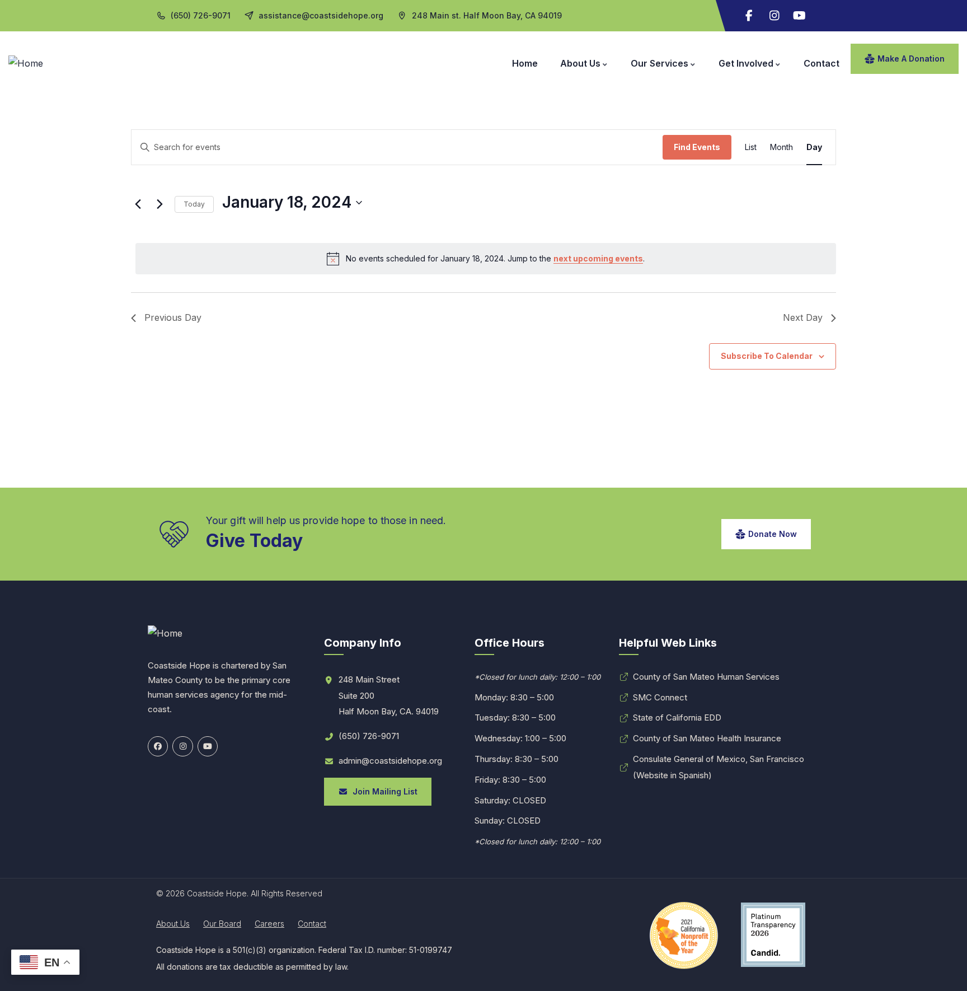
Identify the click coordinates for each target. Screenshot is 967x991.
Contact (312, 923)
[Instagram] (774, 15)
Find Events (697, 147)
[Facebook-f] (749, 15)
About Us (173, 923)
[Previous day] (137, 204)
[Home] (25, 63)
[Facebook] (158, 746)
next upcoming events (598, 258)
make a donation (911, 58)
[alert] (485, 258)
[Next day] (159, 204)
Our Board (222, 923)
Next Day (803, 317)
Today (194, 204)
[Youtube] (799, 15)
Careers (269, 923)
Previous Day (172, 317)
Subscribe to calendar (767, 356)
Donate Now (772, 534)
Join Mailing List (382, 791)
